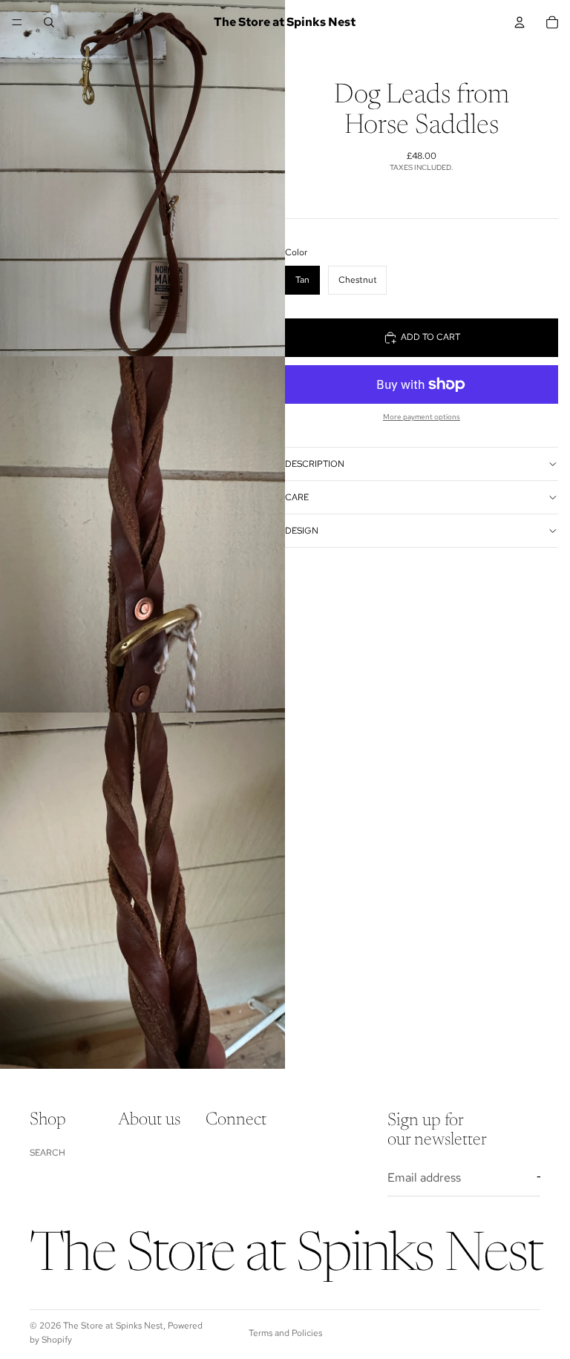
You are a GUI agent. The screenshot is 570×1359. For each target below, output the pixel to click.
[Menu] (17, 22)
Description (314, 464)
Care (297, 497)
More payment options (421, 417)
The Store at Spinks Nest (113, 1326)
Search (47, 1153)
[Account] (519, 22)
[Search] (49, 22)
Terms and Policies (285, 1333)
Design (301, 531)
